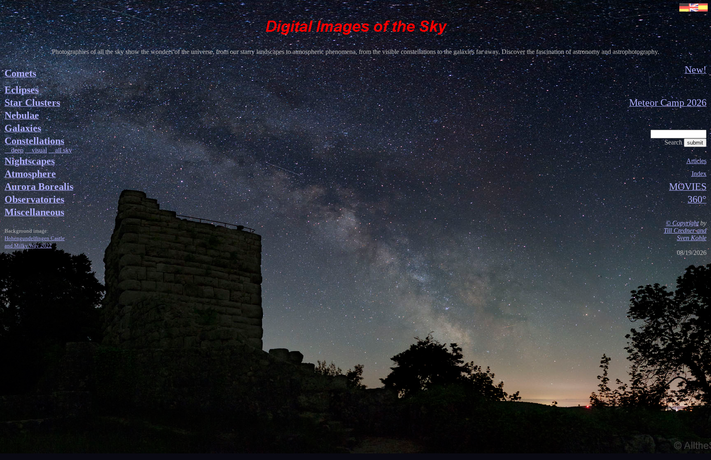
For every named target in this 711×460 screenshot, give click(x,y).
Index (699, 173)
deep (14, 150)
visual (36, 150)
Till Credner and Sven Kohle (685, 234)
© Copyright (682, 222)
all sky (60, 150)
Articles (696, 160)
